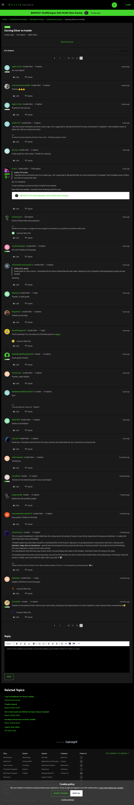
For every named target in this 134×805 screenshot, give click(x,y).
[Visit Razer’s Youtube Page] (81, 773)
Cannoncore (17, 217)
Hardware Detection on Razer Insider (20, 719)
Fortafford (16, 476)
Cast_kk (15, 438)
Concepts (25, 765)
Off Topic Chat (10, 730)
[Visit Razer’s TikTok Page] (81, 777)
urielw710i (16, 123)
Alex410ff (16, 419)
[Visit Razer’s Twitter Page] (81, 769)
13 (81, 58)
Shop (5, 753)
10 (69, 58)
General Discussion (54, 19)
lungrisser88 (17, 494)
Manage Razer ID (47, 773)
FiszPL (14, 168)
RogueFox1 (16, 311)
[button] (2, 5)
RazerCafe (7, 761)
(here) (57, 334)
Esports (25, 769)
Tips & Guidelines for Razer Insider (19, 697)
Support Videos (46, 777)
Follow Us (83, 753)
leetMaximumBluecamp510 (23, 391)
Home (4, 19)
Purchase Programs (10, 769)
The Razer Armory (36, 19)
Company (64, 753)
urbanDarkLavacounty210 (22, 264)
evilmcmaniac (17, 457)
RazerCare (45, 769)
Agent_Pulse (17, 66)
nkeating (15, 293)
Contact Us (64, 773)
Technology (26, 757)
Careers (63, 761)
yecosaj (15, 150)
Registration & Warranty (49, 761)
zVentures (64, 769)
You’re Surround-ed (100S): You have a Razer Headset (26, 712)
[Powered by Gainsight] (67, 743)
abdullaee (16, 578)
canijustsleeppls (18, 246)
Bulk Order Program (10, 773)
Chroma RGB (27, 761)
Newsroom (64, 765)
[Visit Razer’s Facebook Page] (81, 757)
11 (73, 58)
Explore (25, 753)
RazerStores (7, 757)
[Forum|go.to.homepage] (20, 5)
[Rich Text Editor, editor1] (67, 659)
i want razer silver (12, 727)
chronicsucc (17, 373)
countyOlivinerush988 (21, 85)
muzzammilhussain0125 (22, 513)
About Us (64, 757)
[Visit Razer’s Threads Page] (81, 765)
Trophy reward (10, 704)
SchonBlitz (16, 601)
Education (6, 777)
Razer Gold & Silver (12, 707)
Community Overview (18, 19)
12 (77, 58)
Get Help (44, 757)
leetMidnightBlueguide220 (23, 354)
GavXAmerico (17, 532)
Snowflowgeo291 (19, 330)
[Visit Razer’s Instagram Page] (81, 761)
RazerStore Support (48, 765)
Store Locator (8, 765)
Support (44, 753)
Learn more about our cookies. (111, 787)
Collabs (25, 773)
